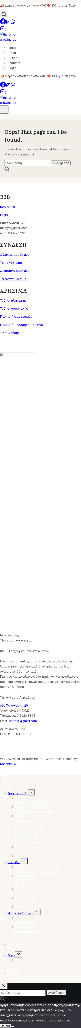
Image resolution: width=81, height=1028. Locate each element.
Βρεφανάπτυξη (18, 793)
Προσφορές (15, 977)
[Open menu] (4, 109)
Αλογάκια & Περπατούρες (32, 902)
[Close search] (4, 986)
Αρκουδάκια (23, 880)
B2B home (7, 207)
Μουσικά (20, 815)
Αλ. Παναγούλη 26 (14, 705)
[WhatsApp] (13, 23)
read (12, 52)
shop (13, 47)
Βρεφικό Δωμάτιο (26, 842)
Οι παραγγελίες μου (15, 271)
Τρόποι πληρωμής (13, 300)
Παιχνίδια (14, 862)
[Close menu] (1, 779)
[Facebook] (3, 23)
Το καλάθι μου (11, 263)
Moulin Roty (15, 973)
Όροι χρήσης (10, 333)
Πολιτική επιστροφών (16, 316)
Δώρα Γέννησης (25, 964)
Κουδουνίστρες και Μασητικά (34, 811)
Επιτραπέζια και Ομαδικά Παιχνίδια (38, 871)
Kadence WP (9, 764)
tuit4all (14, 58)
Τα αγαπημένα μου (14, 279)
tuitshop (12, 787)
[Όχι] (12, 1026)
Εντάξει (6, 1025)
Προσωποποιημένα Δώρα (31, 833)
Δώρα (11, 955)
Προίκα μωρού (24, 838)
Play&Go (20, 906)
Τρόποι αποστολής (14, 308)
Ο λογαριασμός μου (15, 254)
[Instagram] (8, 23)
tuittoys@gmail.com (23, 721)
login (12, 68)
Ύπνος (19, 855)
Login (4, 215)
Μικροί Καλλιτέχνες (21, 913)
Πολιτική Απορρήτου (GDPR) (21, 325)
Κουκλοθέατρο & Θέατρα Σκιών (36, 926)
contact (14, 63)
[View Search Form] (4, 14)
